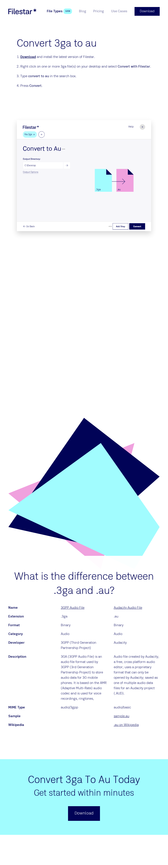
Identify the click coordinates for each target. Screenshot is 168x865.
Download (28, 57)
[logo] (22, 11)
